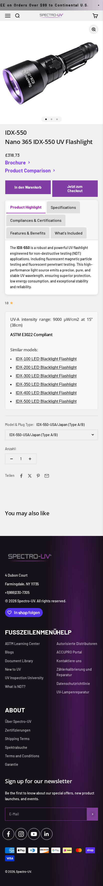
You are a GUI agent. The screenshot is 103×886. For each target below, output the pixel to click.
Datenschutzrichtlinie (73, 683)
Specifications (63, 207)
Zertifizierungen (17, 730)
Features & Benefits (28, 233)
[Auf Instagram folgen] (21, 834)
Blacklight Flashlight (46, 393)
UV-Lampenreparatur (72, 692)
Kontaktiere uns (69, 661)
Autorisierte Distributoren (76, 643)
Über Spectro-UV (18, 721)
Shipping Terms (17, 739)
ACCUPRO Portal (69, 652)
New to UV (13, 669)
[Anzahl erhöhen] (30, 459)
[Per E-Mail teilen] (46, 476)
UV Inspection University (24, 678)
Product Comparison (28, 170)
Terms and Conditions (22, 756)
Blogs (9, 652)
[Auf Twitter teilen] (30, 476)
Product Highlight (26, 207)
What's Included (68, 233)
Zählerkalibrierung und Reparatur (74, 672)
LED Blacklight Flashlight (46, 367)
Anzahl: (10, 449)
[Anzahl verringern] (11, 459)
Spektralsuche (16, 747)
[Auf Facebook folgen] (8, 834)
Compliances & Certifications (36, 220)
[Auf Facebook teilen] (21, 476)
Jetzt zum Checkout (74, 188)
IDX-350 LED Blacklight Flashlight (46, 384)
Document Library (19, 661)
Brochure (15, 162)
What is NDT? (15, 686)
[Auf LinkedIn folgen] (46, 834)
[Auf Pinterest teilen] (38, 476)
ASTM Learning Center (22, 643)
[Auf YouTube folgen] (33, 834)
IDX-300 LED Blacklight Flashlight (46, 376)
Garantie (11, 764)
